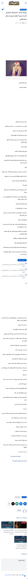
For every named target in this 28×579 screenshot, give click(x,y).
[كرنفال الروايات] (14, 3)
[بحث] (2, 3)
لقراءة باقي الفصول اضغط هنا (19, 461)
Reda (19, 510)
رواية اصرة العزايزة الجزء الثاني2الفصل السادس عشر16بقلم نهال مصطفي (21, 547)
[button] (20, 503)
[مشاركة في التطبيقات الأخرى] (9, 503)
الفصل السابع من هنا (16, 456)
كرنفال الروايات (7, 575)
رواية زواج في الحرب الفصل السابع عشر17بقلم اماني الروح (13, 265)
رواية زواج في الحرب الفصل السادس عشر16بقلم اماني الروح (13, 271)
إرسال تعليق (21, 560)
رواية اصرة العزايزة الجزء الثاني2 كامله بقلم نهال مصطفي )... (8, 532)
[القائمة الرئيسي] (26, 3)
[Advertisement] (14, 43)
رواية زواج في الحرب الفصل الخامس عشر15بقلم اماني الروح (13, 277)
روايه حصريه (23, 9)
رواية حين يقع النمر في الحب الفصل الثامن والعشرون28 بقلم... (21, 532)
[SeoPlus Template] (23, 575)
